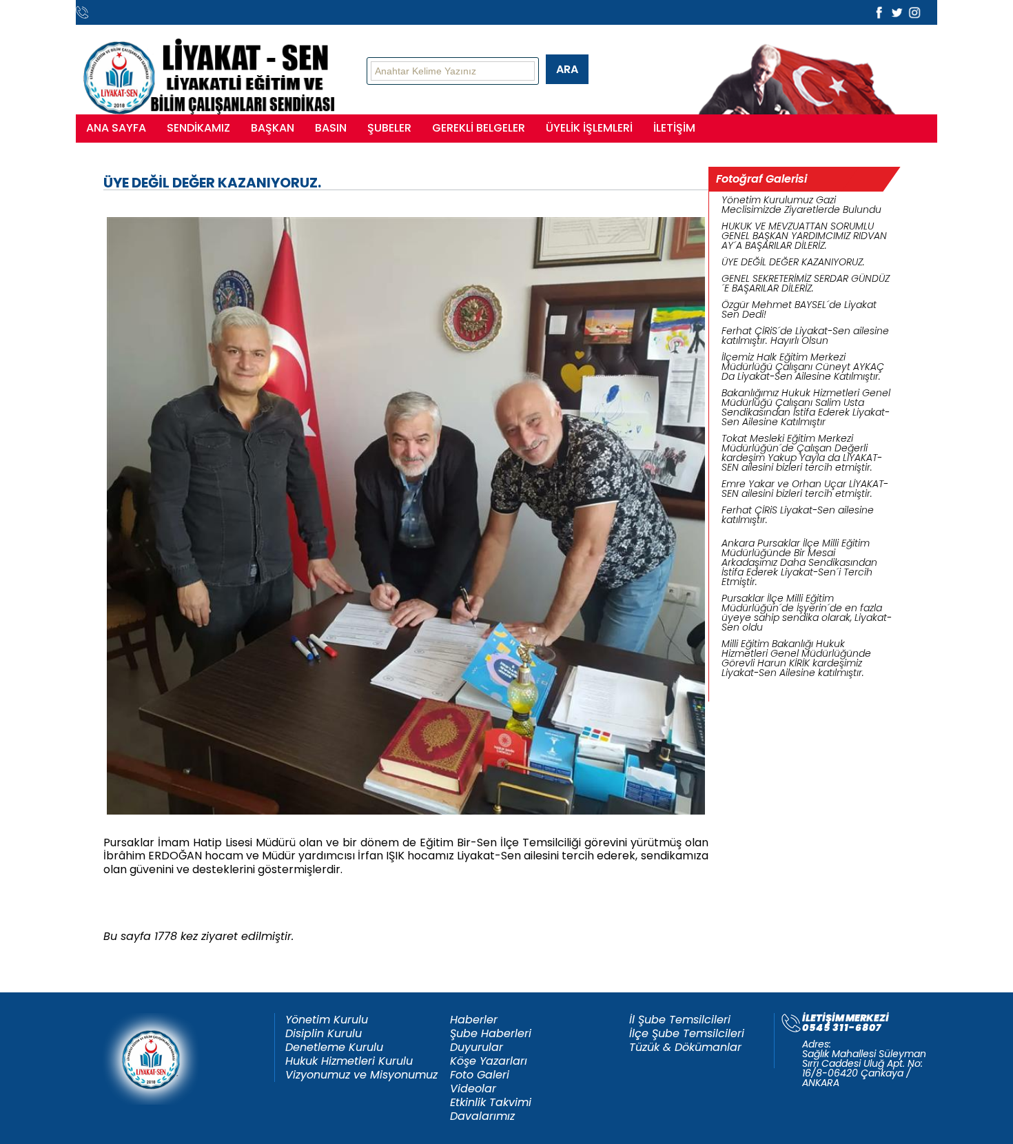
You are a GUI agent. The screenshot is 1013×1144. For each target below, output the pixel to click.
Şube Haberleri (490, 1034)
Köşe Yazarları (488, 1061)
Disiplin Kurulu (323, 1034)
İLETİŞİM (674, 128)
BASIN (331, 128)
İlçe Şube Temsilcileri (686, 1034)
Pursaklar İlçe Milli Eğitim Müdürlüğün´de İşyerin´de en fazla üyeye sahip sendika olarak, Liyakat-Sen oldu (807, 612)
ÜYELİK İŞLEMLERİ (589, 128)
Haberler (474, 1020)
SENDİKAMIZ (198, 128)
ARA (567, 69)
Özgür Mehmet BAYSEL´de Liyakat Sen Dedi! (799, 309)
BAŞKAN (272, 128)
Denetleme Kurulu (334, 1047)
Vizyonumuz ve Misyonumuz (361, 1075)
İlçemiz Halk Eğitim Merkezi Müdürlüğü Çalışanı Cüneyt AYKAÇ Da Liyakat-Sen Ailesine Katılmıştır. (803, 366)
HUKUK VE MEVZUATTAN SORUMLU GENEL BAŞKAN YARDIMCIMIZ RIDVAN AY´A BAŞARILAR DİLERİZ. (804, 235)
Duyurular (476, 1047)
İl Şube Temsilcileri (679, 1020)
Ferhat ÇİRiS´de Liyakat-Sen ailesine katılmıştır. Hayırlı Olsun (805, 335)
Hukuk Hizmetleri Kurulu (349, 1061)
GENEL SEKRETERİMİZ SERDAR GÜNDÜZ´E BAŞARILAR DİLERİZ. (806, 283)
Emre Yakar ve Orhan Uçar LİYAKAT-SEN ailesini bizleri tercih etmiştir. (805, 488)
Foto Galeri (479, 1075)
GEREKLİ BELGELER (478, 128)
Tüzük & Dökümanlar (685, 1047)
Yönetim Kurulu (326, 1020)
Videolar (473, 1089)
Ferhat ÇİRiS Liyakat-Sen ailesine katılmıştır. (798, 515)
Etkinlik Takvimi (490, 1103)
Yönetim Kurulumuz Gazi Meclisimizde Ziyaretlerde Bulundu (801, 204)
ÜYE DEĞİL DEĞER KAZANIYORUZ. (793, 262)
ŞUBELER (389, 128)
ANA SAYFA (116, 128)
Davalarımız (482, 1116)
